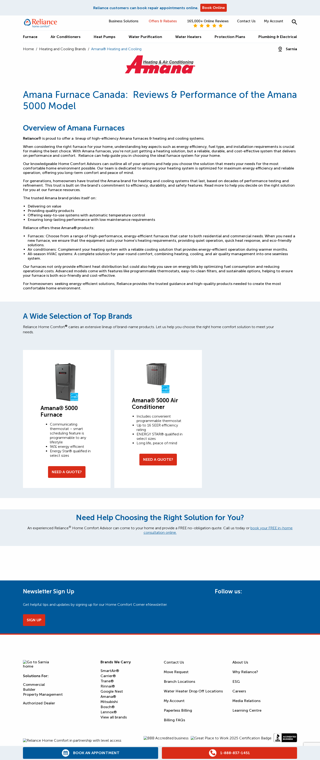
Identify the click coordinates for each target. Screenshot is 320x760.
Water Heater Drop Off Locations (193, 691)
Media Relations (246, 701)
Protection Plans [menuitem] (230, 37)
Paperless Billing (178, 710)
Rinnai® (107, 686)
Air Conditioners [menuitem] (66, 37)
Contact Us (246, 21)
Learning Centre (246, 710)
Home (28, 49)
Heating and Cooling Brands (62, 49)
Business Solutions (123, 21)
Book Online (213, 7)
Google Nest (111, 691)
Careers (239, 691)
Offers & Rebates (163, 21)
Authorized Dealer (39, 703)
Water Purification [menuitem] (145, 37)
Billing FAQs (174, 720)
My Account (273, 21)
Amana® (108, 696)
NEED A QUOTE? (67, 472)
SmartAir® (109, 670)
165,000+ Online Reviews (208, 21)
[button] (294, 22)
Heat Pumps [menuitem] (104, 37)
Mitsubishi (109, 701)
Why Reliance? (245, 672)
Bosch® (107, 707)
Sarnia (291, 49)
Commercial (34, 684)
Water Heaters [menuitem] (188, 37)
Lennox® (108, 712)
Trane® (107, 681)
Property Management (43, 694)
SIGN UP (34, 620)
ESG (236, 681)
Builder (29, 689)
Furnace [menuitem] (30, 37)
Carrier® (108, 676)
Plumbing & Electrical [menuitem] (277, 37)
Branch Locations (179, 681)
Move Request (176, 672)
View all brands (113, 717)
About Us (240, 662)
